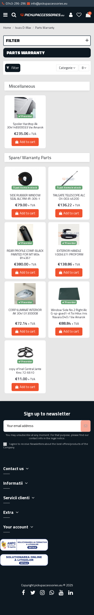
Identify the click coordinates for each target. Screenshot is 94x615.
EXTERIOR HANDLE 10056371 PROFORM (69, 252)
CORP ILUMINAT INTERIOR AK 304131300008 (25, 312)
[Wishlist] (79, 15)
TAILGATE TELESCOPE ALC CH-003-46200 (69, 197)
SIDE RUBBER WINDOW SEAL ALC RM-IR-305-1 (25, 197)
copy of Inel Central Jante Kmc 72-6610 (25, 371)
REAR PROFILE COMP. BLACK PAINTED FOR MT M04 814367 (25, 254)
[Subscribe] (86, 426)
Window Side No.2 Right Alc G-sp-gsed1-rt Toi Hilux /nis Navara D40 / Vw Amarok (69, 313)
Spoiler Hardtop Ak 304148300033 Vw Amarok (25, 125)
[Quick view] (25, 121)
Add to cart (27, 141)
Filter (15, 67)
